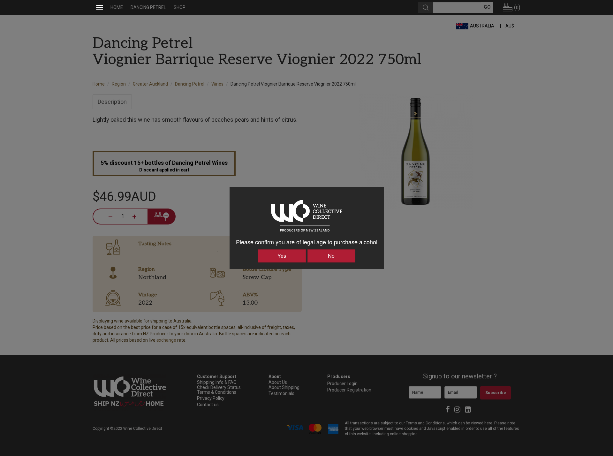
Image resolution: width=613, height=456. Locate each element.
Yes (281, 255)
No (331, 255)
